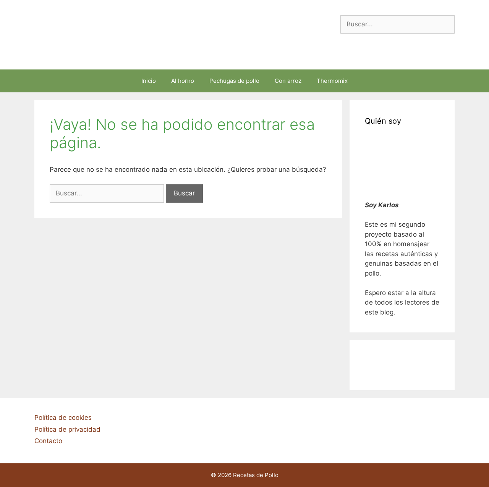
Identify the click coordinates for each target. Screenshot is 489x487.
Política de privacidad (67, 429)
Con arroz (288, 80)
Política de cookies (63, 417)
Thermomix (332, 80)
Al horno (182, 80)
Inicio (148, 80)
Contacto (48, 441)
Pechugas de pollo (234, 80)
